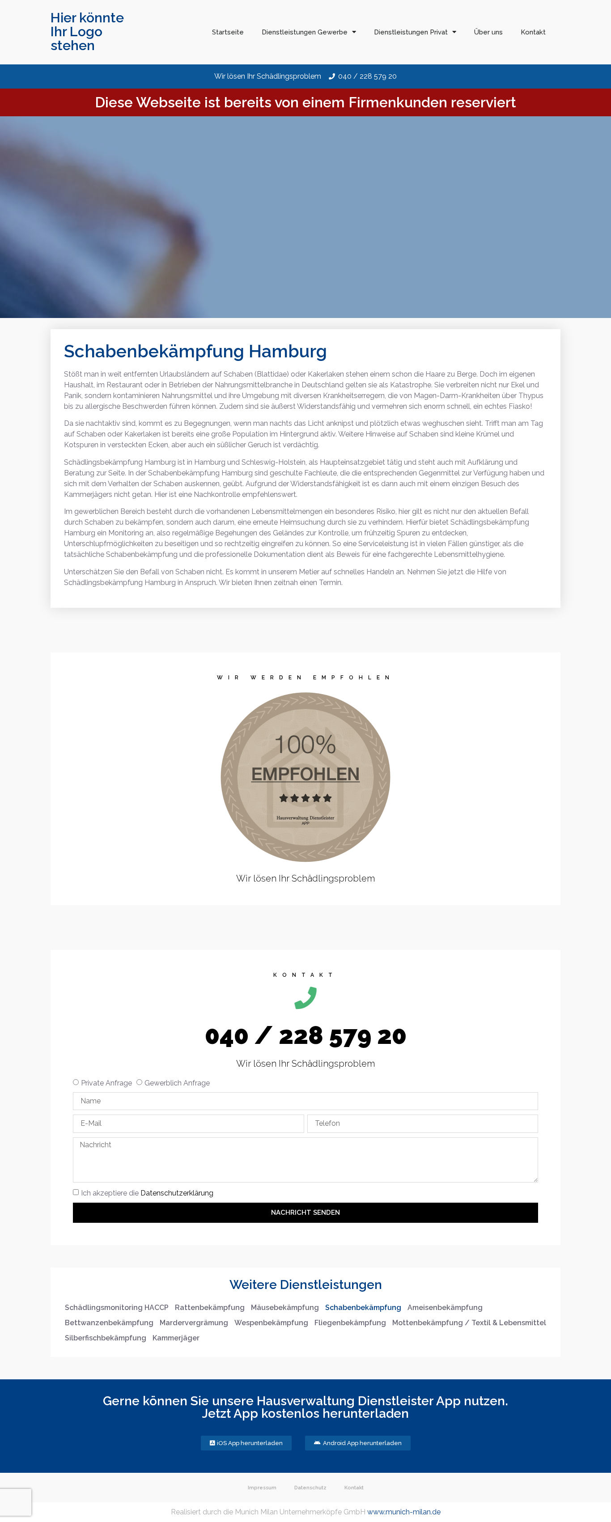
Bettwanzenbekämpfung (109, 1323)
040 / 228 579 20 (306, 1035)
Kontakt (533, 32)
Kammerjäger (176, 1338)
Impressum (262, 1487)
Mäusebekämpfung (285, 1307)
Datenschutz (310, 1487)
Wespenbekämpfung (271, 1323)
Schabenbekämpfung (363, 1307)
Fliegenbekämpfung (350, 1323)
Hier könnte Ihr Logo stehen (87, 31)
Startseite (228, 32)
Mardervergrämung (194, 1323)
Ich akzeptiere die (147, 1193)
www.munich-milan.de (404, 1512)
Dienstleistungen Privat (411, 32)
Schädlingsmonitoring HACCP (117, 1307)
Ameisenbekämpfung (445, 1307)
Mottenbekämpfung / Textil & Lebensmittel (469, 1323)
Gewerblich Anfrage (177, 1083)
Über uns (488, 32)
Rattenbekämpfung (210, 1307)
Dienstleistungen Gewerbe (305, 32)
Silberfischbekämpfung (105, 1338)
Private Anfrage (106, 1083)
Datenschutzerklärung (176, 1193)
